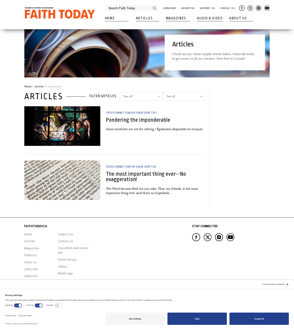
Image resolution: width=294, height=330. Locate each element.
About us (30, 262)
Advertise (188, 8)
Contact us (65, 241)
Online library (67, 259)
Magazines (176, 18)
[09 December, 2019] (62, 180)
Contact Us (227, 8)
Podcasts (30, 255)
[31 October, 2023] (62, 126)
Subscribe (169, 8)
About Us (238, 18)
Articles (144, 18)
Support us (65, 234)
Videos (62, 266)
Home (110, 18)
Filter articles (102, 96)
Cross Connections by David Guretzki (131, 112)
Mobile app (65, 273)
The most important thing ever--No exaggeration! (146, 176)
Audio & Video (210, 18)
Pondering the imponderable (138, 120)
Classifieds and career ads (73, 250)
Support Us (207, 8)
